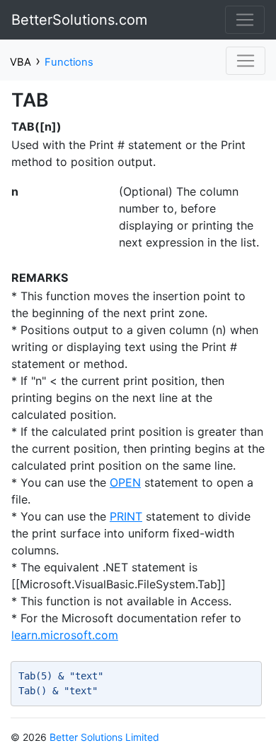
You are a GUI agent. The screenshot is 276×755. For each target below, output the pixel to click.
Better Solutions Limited (104, 737)
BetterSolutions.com (79, 19)
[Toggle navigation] (245, 20)
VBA (20, 62)
